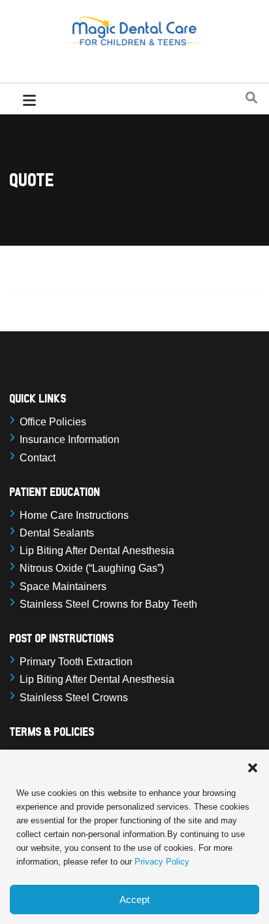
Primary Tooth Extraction (76, 661)
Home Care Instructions (74, 515)
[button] (252, 766)
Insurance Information (69, 439)
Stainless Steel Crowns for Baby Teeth (108, 604)
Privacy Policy (161, 861)
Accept (134, 899)
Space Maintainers (63, 586)
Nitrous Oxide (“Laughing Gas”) (92, 568)
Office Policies (53, 421)
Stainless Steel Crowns (74, 697)
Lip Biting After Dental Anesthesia (97, 550)
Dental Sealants (57, 532)
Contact (37, 457)
